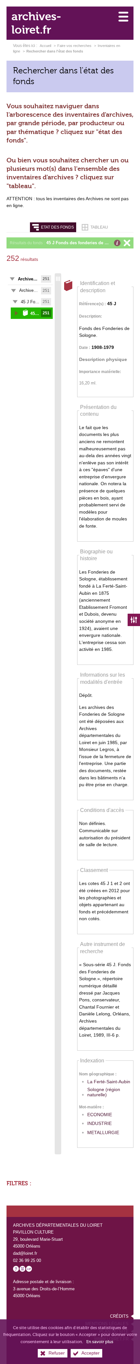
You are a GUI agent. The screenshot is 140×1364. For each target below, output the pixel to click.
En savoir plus (99, 1341)
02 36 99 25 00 (27, 1260)
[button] (88, 243)
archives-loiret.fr (36, 23)
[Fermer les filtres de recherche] (134, 620)
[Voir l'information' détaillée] (117, 243)
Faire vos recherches (74, 46)
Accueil (46, 46)
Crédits (119, 1316)
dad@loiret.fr (25, 1253)
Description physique (103, 359)
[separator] (58, 713)
